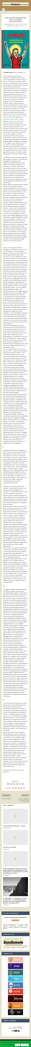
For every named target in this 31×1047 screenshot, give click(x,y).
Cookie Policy (25, 1044)
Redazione (12, 24)
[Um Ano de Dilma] (15, 837)
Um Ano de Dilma (9, 847)
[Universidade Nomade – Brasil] (15, 816)
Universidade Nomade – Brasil (14, 826)
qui (24, 72)
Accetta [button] (17, 1044)
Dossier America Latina (12, 26)
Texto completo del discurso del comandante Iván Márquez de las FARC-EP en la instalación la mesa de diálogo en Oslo (15, 871)
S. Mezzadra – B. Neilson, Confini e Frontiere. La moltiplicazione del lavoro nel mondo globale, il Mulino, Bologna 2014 (15, 900)
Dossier (25, 24)
